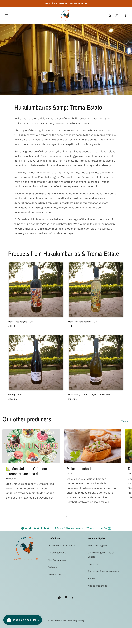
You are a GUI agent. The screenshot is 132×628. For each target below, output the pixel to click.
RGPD (91, 578)
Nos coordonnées (97, 586)
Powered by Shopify (75, 621)
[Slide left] (58, 516)
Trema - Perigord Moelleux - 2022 (82, 322)
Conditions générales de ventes (101, 554)
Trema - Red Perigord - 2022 (20, 322)
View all (125, 421)
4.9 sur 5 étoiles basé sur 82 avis (74, 528)
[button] (6, 15)
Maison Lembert (79, 468)
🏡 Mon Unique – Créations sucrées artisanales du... (27, 471)
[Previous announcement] (6, 3)
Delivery (52, 567)
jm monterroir (60, 621)
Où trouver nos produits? (61, 545)
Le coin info (54, 574)
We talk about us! (57, 552)
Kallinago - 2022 (15, 394)
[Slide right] (73, 516)
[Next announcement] (125, 3)
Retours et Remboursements (103, 571)
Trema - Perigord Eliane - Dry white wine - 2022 (89, 394)
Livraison (93, 564)
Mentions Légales (97, 545)
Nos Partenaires (57, 560)
